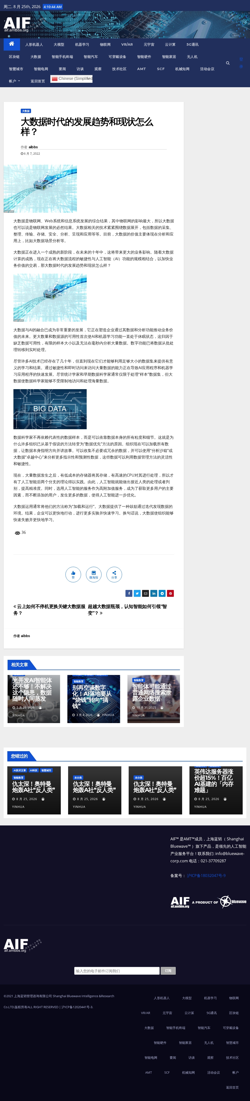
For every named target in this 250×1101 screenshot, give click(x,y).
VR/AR (127, 44)
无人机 (192, 56)
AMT (141, 69)
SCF (161, 69)
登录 (241, 62)
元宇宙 (149, 44)
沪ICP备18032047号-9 (206, 875)
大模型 (59, 44)
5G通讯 (193, 44)
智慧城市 (16, 69)
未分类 (78, 777)
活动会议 (207, 69)
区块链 (14, 56)
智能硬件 (144, 56)
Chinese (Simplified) (75, 78)
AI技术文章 (20, 770)
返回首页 (38, 81)
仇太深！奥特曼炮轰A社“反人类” (33, 786)
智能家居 (169, 56)
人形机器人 (34, 44)
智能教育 (78, 681)
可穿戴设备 (117, 56)
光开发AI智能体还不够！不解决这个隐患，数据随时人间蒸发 (32, 689)
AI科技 (33, 770)
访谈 (80, 69)
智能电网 (41, 69)
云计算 (170, 44)
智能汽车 (91, 56)
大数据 (36, 56)
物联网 (105, 44)
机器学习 (82, 44)
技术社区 (119, 69)
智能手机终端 (62, 56)
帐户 (13, 81)
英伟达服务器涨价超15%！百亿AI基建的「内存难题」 (213, 780)
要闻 (62, 69)
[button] (228, 62)
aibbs (33, 147)
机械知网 (182, 69)
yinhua (108, 715)
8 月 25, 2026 (26, 799)
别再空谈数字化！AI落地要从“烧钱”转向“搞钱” (91, 696)
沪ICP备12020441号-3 (77, 1007)
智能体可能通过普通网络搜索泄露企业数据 (151, 692)
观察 (98, 69)
